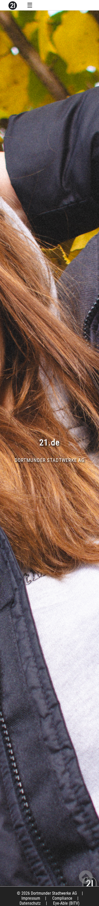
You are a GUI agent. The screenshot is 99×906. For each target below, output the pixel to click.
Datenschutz (30, 903)
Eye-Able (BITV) (66, 903)
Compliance (62, 898)
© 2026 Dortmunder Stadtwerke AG (47, 893)
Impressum (30, 898)
